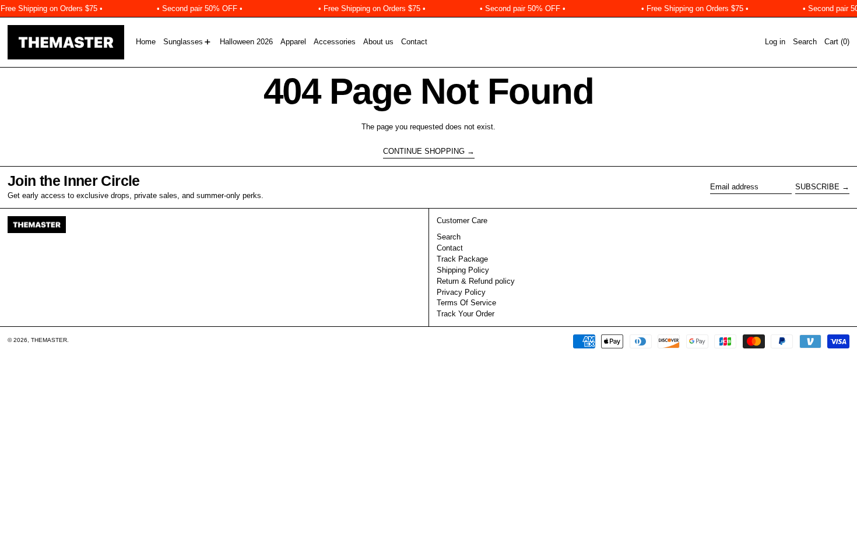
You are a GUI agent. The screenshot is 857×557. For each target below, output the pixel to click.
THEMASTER (49, 340)
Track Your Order (465, 313)
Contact (450, 248)
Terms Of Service (466, 302)
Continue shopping (424, 151)
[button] (805, 42)
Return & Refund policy (476, 281)
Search (449, 236)
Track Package (462, 259)
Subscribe (817, 186)
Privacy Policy (461, 292)
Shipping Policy (463, 270)
